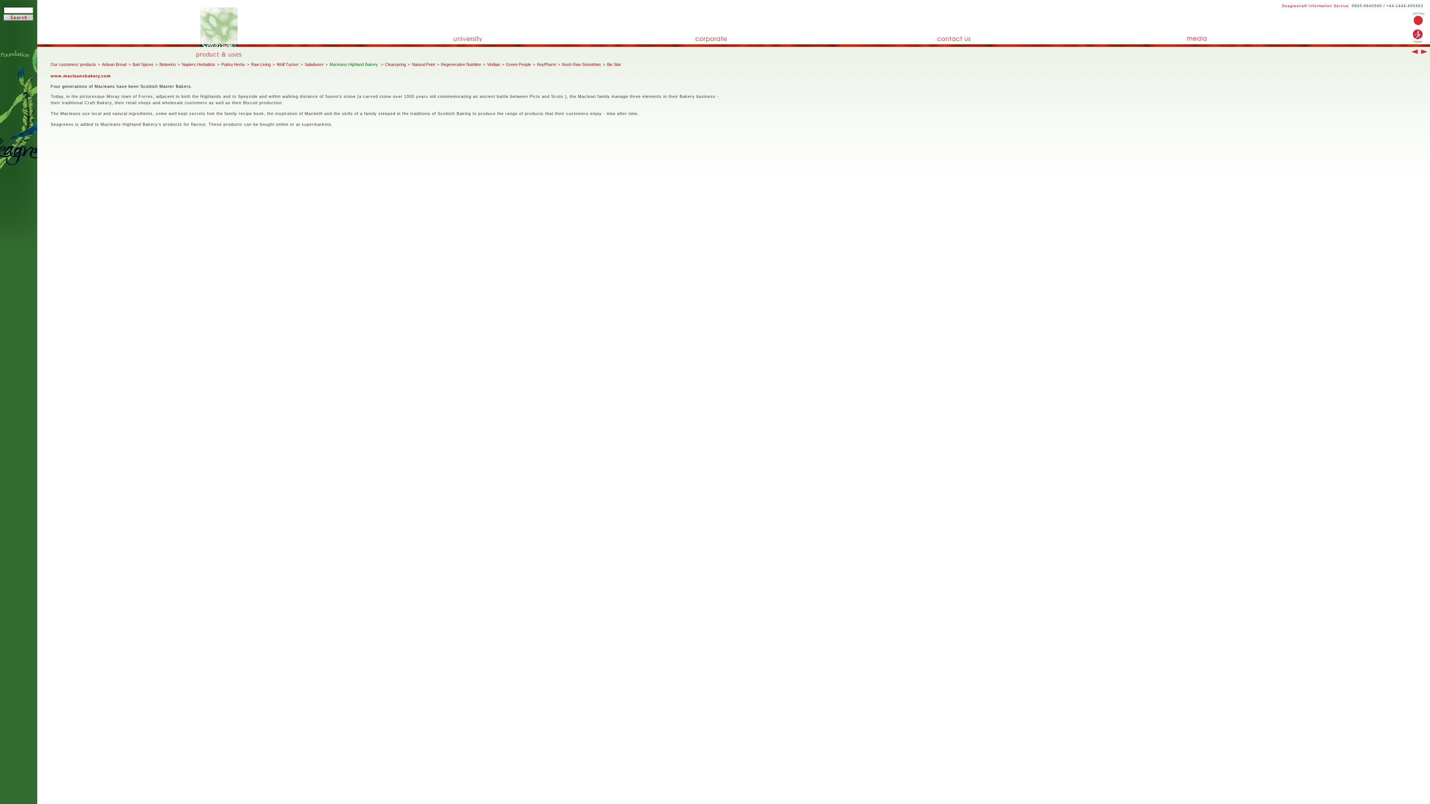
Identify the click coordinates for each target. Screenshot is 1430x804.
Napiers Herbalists (198, 64)
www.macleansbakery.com (81, 76)
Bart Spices (143, 64)
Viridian (493, 64)
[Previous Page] (1413, 52)
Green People (518, 64)
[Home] (1418, 24)
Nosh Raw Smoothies (581, 64)
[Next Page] (1423, 52)
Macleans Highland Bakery (354, 64)
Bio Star (614, 64)
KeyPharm (546, 64)
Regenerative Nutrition (461, 64)
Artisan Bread (114, 64)
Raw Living (261, 64)
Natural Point (423, 64)
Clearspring (395, 64)
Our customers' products (73, 64)
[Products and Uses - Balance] (219, 45)
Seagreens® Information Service (1315, 6)
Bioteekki (167, 64)
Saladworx (314, 64)
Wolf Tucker (288, 64)
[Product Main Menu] (221, 55)
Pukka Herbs (233, 64)
